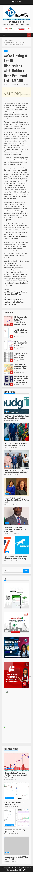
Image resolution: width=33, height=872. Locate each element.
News (5, 51)
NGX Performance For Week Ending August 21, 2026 (8, 345)
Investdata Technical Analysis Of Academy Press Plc (8, 333)
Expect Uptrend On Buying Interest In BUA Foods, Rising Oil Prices (15, 292)
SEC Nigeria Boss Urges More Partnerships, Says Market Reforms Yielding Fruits (16, 516)
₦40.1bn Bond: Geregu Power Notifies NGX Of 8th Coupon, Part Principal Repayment (8, 380)
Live (29, 35)
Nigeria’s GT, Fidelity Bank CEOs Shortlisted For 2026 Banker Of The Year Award (16, 487)
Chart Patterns (9, 768)
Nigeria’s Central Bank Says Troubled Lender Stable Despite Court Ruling (16, 545)
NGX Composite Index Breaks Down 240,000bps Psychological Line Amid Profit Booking (8, 321)
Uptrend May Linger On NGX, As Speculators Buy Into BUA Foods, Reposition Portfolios (14, 301)
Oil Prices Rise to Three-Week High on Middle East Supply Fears (8, 369)
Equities (8, 852)
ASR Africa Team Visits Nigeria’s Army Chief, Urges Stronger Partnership (16, 432)
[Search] (23, 34)
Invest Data (16, 22)
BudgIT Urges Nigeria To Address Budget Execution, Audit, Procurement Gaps (16, 404)
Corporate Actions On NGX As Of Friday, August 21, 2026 (8, 357)
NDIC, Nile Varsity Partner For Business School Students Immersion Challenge (16, 459)
